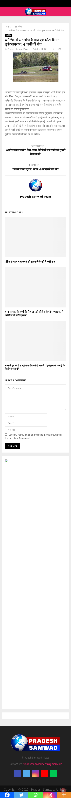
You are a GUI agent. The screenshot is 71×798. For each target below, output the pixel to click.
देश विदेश (8, 35)
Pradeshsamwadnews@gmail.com (42, 764)
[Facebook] (17, 773)
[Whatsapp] (53, 773)
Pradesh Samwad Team (18, 49)
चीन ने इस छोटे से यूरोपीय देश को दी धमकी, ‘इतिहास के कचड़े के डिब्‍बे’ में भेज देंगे (35, 367)
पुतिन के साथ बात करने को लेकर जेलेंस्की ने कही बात (30, 262)
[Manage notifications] (63, 790)
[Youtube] (44, 773)
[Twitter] (26, 773)
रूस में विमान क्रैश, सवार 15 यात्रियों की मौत (35, 169)
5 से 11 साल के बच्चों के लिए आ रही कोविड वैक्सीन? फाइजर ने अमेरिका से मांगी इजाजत (34, 314)
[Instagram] (35, 773)
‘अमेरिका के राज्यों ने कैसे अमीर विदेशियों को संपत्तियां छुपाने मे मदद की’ (35, 152)
